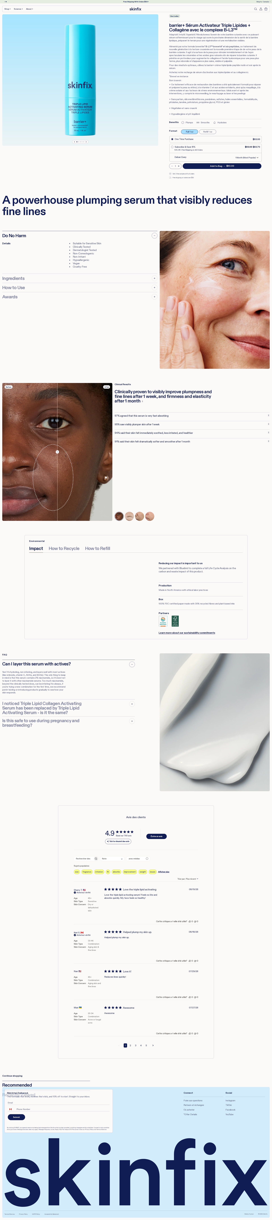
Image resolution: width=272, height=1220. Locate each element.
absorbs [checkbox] (116, 871)
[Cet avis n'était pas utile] (195, 921)
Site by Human (249, 1214)
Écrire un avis (156, 836)
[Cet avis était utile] (190, 921)
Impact (36, 548)
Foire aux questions (193, 1100)
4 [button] (141, 1045)
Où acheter (189, 1109)
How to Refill (97, 548)
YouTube (229, 1114)
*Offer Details (190, 1114)
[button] (8, 9)
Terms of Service (9, 1214)
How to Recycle (64, 548)
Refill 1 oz (207, 131)
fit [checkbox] (108, 871)
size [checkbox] (77, 871)
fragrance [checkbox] (87, 871)
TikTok (229, 1105)
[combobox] (112, 858)
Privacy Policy (23, 1214)
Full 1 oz (190, 131)
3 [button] (135, 1045)
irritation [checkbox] (99, 871)
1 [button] (125, 1045)
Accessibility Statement (51, 1214)
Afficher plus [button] (163, 871)
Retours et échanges (194, 1105)
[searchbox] (83, 858)
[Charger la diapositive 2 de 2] (6, 1)
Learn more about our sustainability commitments (187, 632)
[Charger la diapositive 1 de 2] (4, 1)
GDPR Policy (36, 1214)
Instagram (230, 1100)
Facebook (230, 1109)
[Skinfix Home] (135, 8)
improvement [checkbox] (130, 871)
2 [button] (130, 1045)
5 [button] (146, 1045)
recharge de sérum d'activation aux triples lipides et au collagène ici (216, 72)
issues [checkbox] (152, 871)
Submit (16, 1117)
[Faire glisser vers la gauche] (74, 142)
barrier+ (210, 65)
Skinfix (265, 1214)
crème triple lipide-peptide (227, 65)
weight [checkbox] (143, 871)
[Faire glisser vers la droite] (86, 142)
